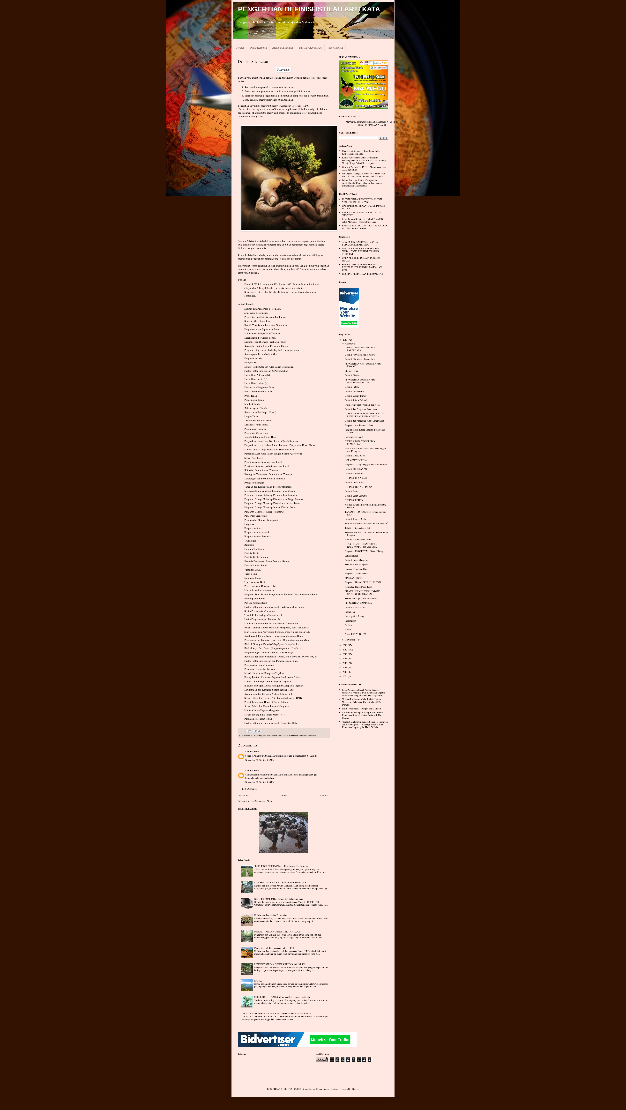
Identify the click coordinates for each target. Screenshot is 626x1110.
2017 (345, 671)
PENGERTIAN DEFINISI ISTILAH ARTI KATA (309, 9)
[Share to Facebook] (256, 731)
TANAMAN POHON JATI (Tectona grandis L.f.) (365, 513)
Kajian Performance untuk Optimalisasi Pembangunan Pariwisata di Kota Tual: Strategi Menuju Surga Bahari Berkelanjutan (364, 160)
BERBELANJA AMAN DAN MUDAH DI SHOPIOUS (361, 214)
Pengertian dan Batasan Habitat (359, 425)
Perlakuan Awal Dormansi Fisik (260, 586)
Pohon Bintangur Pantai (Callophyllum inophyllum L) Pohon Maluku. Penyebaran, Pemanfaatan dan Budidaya (362, 183)
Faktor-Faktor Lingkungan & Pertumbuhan (266, 370)
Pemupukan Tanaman (255, 428)
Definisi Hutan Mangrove (356, 560)
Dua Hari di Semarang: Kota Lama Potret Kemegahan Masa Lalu (361, 152)
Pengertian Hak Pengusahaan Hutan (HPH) (274, 947)
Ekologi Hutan (351, 370)
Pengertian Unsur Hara (256, 432)
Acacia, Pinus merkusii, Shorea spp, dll (297, 656)
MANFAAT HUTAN (354, 577)
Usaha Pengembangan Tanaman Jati (262, 619)
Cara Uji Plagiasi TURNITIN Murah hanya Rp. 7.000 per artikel (364, 168)
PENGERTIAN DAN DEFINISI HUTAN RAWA (277, 931)
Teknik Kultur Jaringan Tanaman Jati (263, 615)
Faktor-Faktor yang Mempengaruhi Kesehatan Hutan (271, 722)
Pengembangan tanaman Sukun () (268, 652)
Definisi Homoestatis (354, 391)
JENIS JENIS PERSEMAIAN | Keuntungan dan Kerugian (281, 866)
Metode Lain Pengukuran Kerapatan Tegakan (267, 681)
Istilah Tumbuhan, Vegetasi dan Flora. (362, 404)
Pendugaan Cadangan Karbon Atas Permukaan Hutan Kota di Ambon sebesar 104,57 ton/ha (363, 175)
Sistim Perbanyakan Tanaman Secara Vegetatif (366, 523)
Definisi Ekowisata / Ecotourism (360, 359)
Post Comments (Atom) (262, 800)
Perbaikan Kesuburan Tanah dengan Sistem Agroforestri (273, 453)
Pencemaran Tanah (254, 399)
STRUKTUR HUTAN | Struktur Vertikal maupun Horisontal (282, 996)
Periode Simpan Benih (255, 602)
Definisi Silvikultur (253, 735)
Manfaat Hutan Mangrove (356, 564)
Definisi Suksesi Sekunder (357, 400)
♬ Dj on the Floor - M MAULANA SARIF (378, 123)
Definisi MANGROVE (355, 455)
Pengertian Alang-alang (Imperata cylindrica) (366, 464)
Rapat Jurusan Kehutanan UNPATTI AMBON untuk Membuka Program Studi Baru (363, 220)
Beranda (240, 47)
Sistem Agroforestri (254, 457)
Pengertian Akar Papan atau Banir (261, 329)
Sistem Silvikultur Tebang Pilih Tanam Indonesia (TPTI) (273, 698)
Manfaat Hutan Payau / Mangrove (261, 710)
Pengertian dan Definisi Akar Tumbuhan (265, 317)
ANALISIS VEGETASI (356, 633)
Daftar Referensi (258, 47)
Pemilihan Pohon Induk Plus (358, 539)
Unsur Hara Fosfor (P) (255, 379)
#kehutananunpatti (377, 121)
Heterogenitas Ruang (354, 616)
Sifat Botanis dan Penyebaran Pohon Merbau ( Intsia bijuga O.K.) (277, 631)
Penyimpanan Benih (254, 598)
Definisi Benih (251, 553)
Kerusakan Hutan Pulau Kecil (358, 586)
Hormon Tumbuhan (254, 549)
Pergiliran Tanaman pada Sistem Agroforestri (267, 466)
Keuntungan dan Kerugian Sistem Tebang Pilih (268, 693)
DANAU (258, 980)
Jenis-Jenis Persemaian (256, 312)
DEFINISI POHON (354, 500)
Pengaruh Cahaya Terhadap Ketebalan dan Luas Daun (272, 503)
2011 (345, 645)
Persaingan (350, 611)
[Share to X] (253, 731)
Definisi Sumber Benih (355, 519)
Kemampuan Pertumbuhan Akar (260, 354)
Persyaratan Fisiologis (308, 735)
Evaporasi (249, 524)
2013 (345, 654)
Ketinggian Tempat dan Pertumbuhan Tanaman (268, 474)
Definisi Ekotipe (352, 375)
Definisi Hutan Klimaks (355, 482)
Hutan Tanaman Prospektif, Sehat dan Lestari (276, 627)
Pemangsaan (350, 620)
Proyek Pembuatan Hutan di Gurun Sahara (266, 702)
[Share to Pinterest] (259, 731)
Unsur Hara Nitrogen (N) (257, 374)
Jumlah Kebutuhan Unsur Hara (260, 437)
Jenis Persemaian (269, 735)
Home (284, 795)
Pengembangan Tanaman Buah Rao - (277, 639)
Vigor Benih (250, 573)
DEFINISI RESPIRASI (356, 477)
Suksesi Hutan (351, 555)
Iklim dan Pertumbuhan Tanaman (261, 470)
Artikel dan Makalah (282, 47)
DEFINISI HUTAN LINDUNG (359, 486)
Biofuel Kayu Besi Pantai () (273, 648)
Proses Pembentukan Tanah (258, 391)
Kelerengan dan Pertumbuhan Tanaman (264, 478)
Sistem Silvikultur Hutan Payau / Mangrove (266, 706)
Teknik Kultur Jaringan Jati (357, 527)
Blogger (355, 1088)
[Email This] (247, 731)
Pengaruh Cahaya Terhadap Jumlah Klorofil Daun (269, 507)
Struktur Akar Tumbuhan (257, 321)
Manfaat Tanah (252, 403)
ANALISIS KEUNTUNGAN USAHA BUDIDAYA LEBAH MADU (360, 243)
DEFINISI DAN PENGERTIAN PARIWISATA (360, 349)
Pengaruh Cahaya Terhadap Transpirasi (264, 511)
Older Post (323, 795)
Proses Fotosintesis (254, 482)
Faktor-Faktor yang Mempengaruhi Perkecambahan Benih (274, 606)
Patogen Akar (251, 362)
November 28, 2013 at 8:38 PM (259, 782)
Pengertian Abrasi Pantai (356, 573)
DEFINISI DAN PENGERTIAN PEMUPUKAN (360, 443)
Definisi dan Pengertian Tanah (259, 387)
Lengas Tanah (251, 416)
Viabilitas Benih (252, 569)
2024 (345, 676)
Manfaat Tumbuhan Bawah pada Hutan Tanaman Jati (271, 623)
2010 (345, 339)
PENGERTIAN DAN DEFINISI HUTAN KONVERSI (279, 964)
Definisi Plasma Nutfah (355, 607)
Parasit (348, 629)
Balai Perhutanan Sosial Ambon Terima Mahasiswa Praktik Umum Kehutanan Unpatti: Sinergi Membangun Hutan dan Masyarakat (363, 692)
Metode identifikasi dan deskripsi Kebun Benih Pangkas (366, 534)
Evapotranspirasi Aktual (256, 532)
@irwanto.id (352, 121)
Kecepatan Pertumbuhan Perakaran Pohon (266, 346)
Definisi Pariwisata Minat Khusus (360, 354)
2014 (345, 658)
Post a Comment (249, 788)
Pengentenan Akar (253, 358)
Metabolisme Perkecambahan (259, 590)
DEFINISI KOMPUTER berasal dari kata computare (278, 898)
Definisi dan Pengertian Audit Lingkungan (364, 420)
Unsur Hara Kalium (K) (256, 383)
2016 (345, 667)
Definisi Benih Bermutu (256, 557)
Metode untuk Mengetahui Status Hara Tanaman (269, 449)
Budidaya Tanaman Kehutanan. (260, 656)
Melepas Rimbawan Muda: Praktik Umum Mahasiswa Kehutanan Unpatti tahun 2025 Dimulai (361, 702)
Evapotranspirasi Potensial (257, 536)
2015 (345, 662)
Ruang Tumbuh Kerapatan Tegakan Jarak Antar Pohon (272, 677)
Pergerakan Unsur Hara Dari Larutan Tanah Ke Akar (271, 441)
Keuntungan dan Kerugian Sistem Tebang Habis (269, 689)
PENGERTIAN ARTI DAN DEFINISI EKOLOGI (363, 365)
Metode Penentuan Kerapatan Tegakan (264, 673)
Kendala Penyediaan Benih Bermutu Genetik (267, 561)
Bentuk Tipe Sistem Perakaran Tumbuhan (265, 325)
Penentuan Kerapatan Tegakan (260, 668)
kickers (336, 1088)
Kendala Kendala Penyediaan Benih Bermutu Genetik (365, 506)
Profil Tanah (250, 395)
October (349, 343)
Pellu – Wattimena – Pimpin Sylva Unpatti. (362, 708)
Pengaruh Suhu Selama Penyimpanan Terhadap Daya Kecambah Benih (280, 594)
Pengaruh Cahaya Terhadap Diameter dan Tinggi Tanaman (274, 499)
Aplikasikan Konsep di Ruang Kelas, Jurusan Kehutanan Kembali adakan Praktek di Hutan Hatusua (363, 715)
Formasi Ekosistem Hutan (357, 568)
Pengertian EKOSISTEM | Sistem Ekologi (364, 551)
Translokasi (250, 540)
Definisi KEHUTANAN (356, 468)
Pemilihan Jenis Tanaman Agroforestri (263, 461)
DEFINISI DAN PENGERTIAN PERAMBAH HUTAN (280, 882)
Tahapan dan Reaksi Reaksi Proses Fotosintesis (268, 486)
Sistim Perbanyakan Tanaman (259, 611)
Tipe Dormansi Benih (255, 582)
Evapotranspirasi (252, 528)
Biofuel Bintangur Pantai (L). (271, 644)
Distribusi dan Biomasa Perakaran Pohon (265, 341)
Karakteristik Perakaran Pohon (260, 337)
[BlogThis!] (250, 731)
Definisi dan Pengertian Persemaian (262, 308)
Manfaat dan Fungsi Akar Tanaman (262, 333)
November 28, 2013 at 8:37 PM (259, 760)
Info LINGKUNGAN (310, 47)
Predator (349, 625)
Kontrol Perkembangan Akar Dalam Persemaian (269, 366)
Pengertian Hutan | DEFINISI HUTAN (363, 582)
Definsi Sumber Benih (255, 565)
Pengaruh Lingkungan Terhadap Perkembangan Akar (271, 350)
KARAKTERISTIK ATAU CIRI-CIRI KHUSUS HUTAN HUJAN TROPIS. (364, 227)
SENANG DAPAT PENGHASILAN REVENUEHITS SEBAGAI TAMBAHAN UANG (362, 267)
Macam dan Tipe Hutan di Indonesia (361, 598)
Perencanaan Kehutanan (288, 735)
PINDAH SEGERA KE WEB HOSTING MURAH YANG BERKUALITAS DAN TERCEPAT (361, 251)
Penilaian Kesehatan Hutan (258, 718)
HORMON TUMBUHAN (356, 460)
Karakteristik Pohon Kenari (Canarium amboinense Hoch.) (274, 635)
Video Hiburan (335, 47)
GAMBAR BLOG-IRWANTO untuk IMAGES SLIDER (363, 207)
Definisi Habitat (352, 386)
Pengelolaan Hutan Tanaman (259, 664)
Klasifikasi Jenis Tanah (256, 424)
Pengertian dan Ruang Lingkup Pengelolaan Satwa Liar (365, 431)
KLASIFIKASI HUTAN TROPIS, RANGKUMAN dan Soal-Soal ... (361, 545)
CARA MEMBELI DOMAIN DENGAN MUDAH (361, 259)
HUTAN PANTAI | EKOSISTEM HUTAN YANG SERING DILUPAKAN (362, 200)
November (350, 639)
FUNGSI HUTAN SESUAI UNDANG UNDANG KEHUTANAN (362, 593)
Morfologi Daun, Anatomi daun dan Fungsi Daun (269, 490)
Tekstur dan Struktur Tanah (258, 420)
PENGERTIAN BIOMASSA (358, 602)
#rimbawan (363, 121)
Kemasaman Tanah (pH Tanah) (260, 412)
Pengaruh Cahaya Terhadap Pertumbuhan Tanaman (270, 495)
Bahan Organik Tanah (255, 408)
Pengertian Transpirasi (255, 515)
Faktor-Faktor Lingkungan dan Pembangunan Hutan (271, 660)
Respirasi (249, 544)
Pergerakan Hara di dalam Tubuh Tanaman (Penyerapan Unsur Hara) (279, 445)
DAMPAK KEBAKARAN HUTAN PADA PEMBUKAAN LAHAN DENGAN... (364, 415)
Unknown (250, 751)
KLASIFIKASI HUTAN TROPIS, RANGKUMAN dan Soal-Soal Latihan (277, 1013)
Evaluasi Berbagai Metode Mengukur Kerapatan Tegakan (273, 685)
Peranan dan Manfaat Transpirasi (261, 519)
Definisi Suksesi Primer (355, 395)
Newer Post (244, 795)
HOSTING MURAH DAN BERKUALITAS (362, 273)
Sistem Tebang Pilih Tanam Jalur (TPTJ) (264, 714)
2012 (345, 649)
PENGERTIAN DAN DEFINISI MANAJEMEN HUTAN (360, 381)
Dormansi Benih (252, 577)
